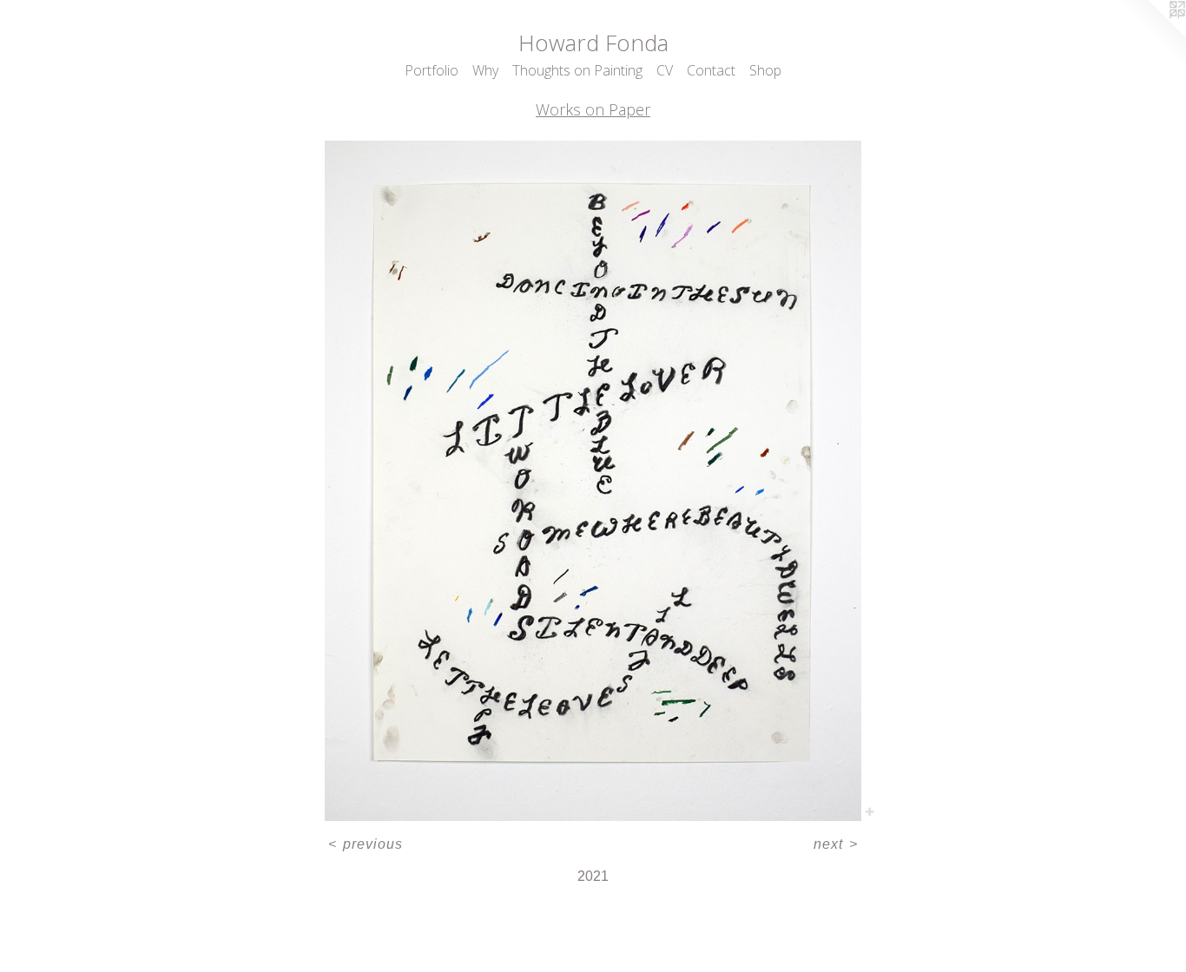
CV (664, 70)
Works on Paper (593, 109)
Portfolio (431, 70)
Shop (765, 70)
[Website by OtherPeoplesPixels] (1151, 34)
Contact (711, 70)
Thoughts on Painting (577, 70)
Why (485, 70)
